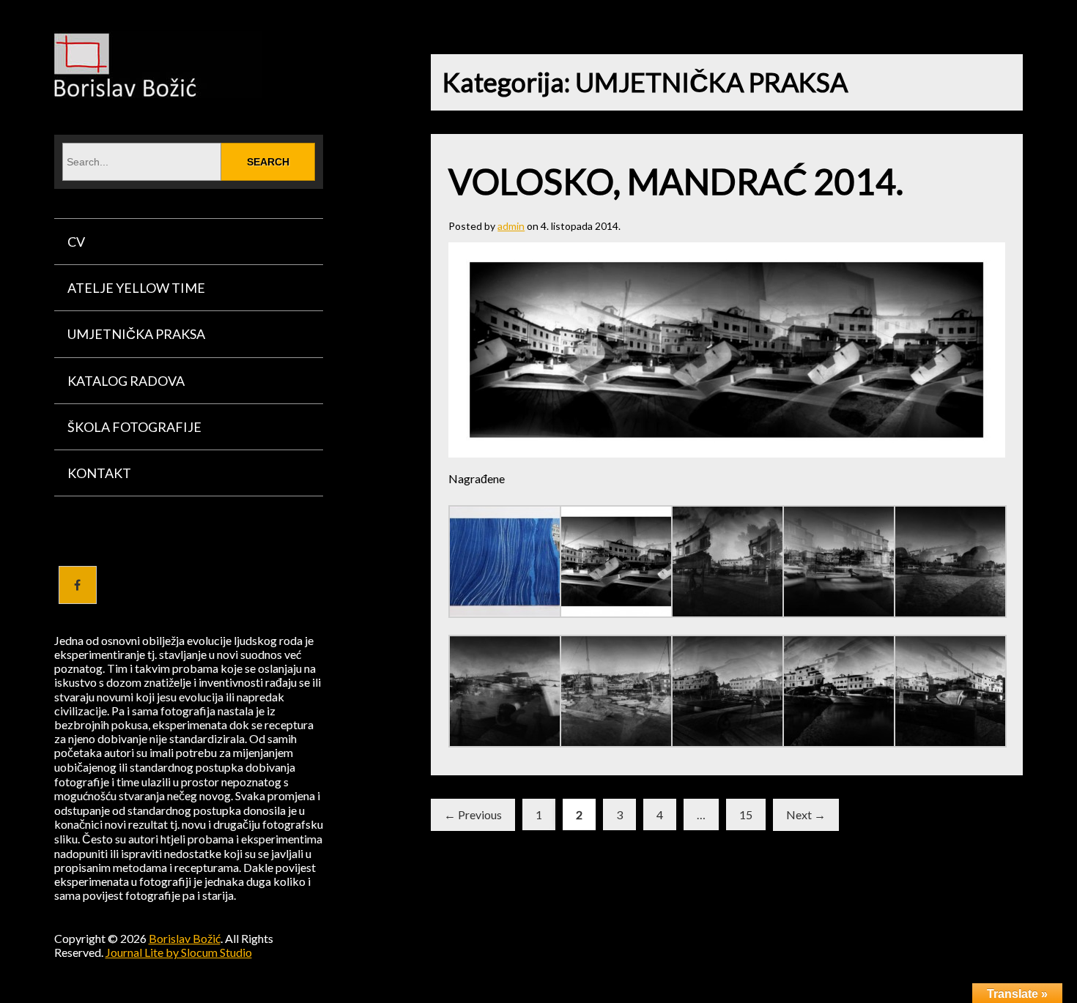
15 (745, 814)
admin (511, 226)
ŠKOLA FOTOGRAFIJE (134, 427)
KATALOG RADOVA (126, 381)
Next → (806, 814)
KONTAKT (99, 473)
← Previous (473, 814)
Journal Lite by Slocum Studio (179, 952)
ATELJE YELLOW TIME (136, 288)
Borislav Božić (185, 938)
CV (76, 242)
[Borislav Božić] (158, 88)
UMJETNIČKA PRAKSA (136, 334)
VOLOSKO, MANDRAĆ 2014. (675, 181)
